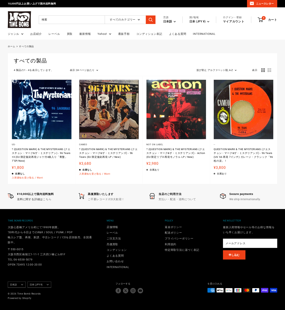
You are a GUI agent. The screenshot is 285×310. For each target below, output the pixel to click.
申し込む (234, 254)
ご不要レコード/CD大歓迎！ (106, 199)
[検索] (150, 19)
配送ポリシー (173, 232)
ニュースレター (265, 3)
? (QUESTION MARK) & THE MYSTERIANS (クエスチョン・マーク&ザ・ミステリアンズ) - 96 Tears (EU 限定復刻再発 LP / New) (108, 153)
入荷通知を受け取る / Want (27, 177)
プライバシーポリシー (179, 238)
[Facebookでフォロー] (118, 290)
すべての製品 (26, 46)
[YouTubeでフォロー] (140, 290)
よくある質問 (177, 33)
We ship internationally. (245, 199)
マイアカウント (233, 21)
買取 (70, 33)
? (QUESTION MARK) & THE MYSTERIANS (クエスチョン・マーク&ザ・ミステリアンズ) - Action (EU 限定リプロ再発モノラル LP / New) (175, 153)
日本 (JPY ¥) (36, 284)
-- (214, 144)
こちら (47, 199)
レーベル (54, 33)
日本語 (13, 284)
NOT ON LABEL (154, 144)
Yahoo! (102, 33)
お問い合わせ (115, 261)
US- (14, 144)
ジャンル (13, 33)
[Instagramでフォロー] (133, 290)
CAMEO (83, 144)
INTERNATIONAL (204, 33)
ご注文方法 (114, 238)
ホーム (11, 46)
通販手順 (124, 33)
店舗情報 (112, 227)
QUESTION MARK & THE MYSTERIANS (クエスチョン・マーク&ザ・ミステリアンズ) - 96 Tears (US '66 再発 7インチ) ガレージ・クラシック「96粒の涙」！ (243, 155)
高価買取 (112, 244)
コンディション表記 (149, 33)
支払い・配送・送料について (177, 199)
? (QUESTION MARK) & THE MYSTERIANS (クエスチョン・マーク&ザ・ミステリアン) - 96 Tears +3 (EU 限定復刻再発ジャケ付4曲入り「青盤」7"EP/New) (41, 155)
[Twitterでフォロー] (125, 290)
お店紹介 (36, 33)
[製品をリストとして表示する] (269, 70)
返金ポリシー (173, 227)
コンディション (117, 249)
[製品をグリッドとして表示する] (263, 70)
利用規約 (170, 244)
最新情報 (85, 33)
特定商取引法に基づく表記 (182, 249)
